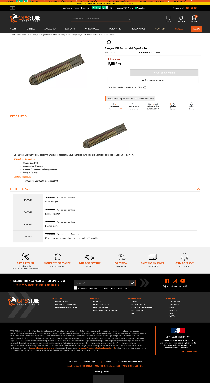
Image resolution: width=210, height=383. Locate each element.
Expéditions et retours (101, 304)
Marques (179, 29)
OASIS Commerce (109, 372)
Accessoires (50, 29)
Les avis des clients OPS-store (66, 307)
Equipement (70, 29)
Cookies (108, 362)
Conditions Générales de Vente (130, 362)
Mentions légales (90, 362)
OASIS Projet (99, 372)
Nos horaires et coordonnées (65, 304)
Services (134, 301)
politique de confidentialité (119, 288)
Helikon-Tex (174, 310)
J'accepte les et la (103, 288)
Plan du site (72, 362)
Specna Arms (174, 304)
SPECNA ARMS (126, 4)
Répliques (30, 29)
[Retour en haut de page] (207, 227)
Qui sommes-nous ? (62, 301)
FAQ (132, 313)
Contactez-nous (190, 352)
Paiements (97, 301)
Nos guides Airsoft (138, 304)
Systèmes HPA (115, 29)
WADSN (172, 316)
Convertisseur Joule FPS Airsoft (142, 307)
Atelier (13, 29)
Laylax (172, 307)
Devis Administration (100, 307)
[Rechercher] (129, 18)
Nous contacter (137, 310)
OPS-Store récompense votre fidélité (106, 310)
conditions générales (97, 288)
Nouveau (196, 29)
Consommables (92, 29)
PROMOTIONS (160, 29)
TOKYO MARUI (175, 301)
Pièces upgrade (138, 29)
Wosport (173, 313)
